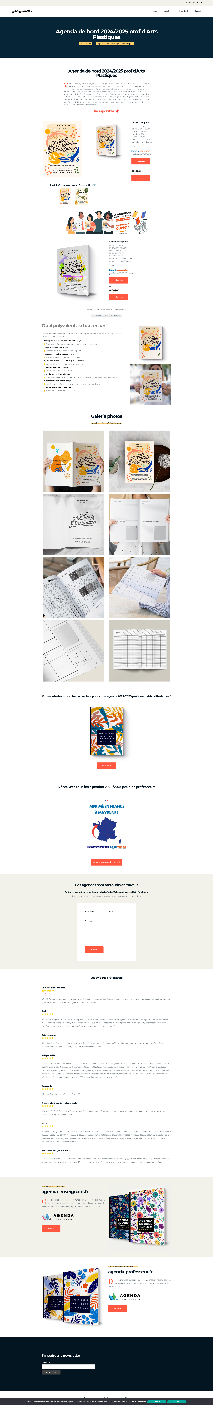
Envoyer (94, 949)
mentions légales (103, 1398)
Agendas (167, 11)
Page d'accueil (86, 44)
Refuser (176, 1401)
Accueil (154, 11)
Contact (198, 11)
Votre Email (46, 1362)
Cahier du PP (183, 11)
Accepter (156, 1401)
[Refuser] (201, 1402)
